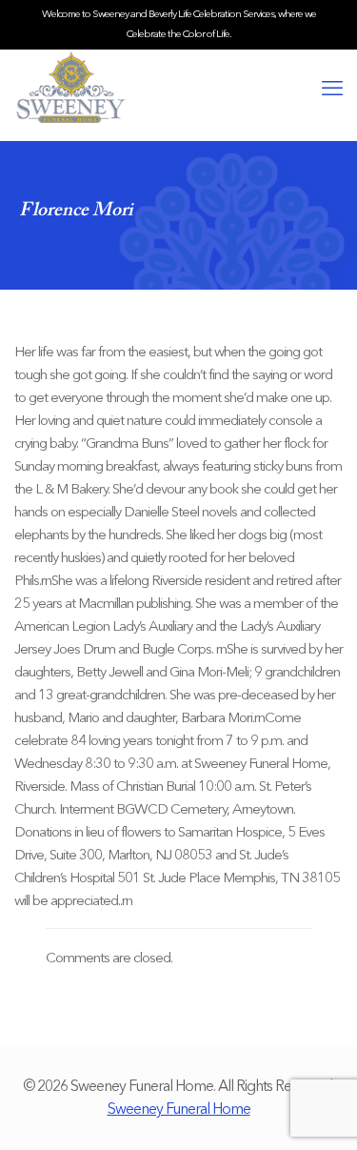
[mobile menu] (331, 89)
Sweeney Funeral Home (179, 1110)
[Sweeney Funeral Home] (178, 88)
